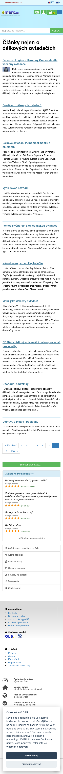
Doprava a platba (16, 616)
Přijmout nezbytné (31, 764)
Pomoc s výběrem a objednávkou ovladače (30, 225)
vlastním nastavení (17, 746)
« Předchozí (10, 445)
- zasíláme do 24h (23, 548)
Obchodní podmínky (16, 384)
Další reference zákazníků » (31, 538)
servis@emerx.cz (14, 2)
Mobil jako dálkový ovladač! (20, 301)
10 (49, 445)
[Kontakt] (37, 12)
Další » (14, 450)
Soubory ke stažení (17, 574)
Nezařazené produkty (18, 625)
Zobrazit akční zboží (31, 464)
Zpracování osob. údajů (19, 665)
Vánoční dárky (14, 561)
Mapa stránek (15, 662)
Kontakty (12, 613)
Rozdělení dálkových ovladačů (22, 105)
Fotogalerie (13, 581)
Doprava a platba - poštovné (20, 421)
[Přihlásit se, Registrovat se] (44, 12)
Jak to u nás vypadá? (18, 619)
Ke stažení (13, 659)
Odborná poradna (16, 567)
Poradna (12, 653)
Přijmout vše (31, 755)
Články (11, 656)
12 (6, 450)
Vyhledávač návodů (15, 188)
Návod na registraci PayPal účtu (23, 263)
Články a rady (14, 587)
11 (55, 445)
